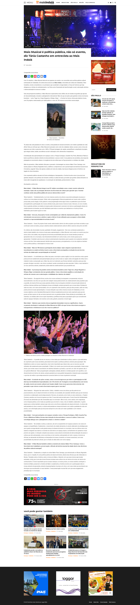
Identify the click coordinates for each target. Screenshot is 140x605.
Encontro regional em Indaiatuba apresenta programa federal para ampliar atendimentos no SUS (56, 542)
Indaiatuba (65, 2)
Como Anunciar (103, 602)
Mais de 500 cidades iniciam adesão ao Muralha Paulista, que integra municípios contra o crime (96, 115)
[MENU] (25, 2)
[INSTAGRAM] (108, 2)
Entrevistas (37, 46)
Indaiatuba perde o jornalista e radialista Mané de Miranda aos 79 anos (34, 542)
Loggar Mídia (44, 602)
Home (58, 2)
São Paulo (74, 2)
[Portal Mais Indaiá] (45, 3)
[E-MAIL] (111, 2)
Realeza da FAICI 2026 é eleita (56, 521)
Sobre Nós (96, 602)
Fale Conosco (90, 2)
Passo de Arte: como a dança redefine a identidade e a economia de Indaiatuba (96, 174)
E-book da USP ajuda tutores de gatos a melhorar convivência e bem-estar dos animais (96, 103)
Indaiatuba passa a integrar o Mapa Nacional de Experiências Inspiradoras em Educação (78, 542)
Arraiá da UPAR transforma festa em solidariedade (78, 521)
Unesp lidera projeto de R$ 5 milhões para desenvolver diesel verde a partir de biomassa (96, 127)
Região (81, 2)
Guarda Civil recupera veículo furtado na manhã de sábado (34, 521)
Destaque (28, 46)
